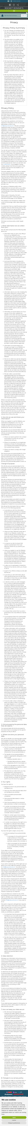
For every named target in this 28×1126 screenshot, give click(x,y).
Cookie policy (6, 164)
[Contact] (9, 1)
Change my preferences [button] (14, 1123)
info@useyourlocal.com (7, 126)
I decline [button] (14, 1120)
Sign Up (23, 15)
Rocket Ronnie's (14, 8)
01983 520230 (16, 1)
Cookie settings (22, 1096)
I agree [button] (14, 1117)
